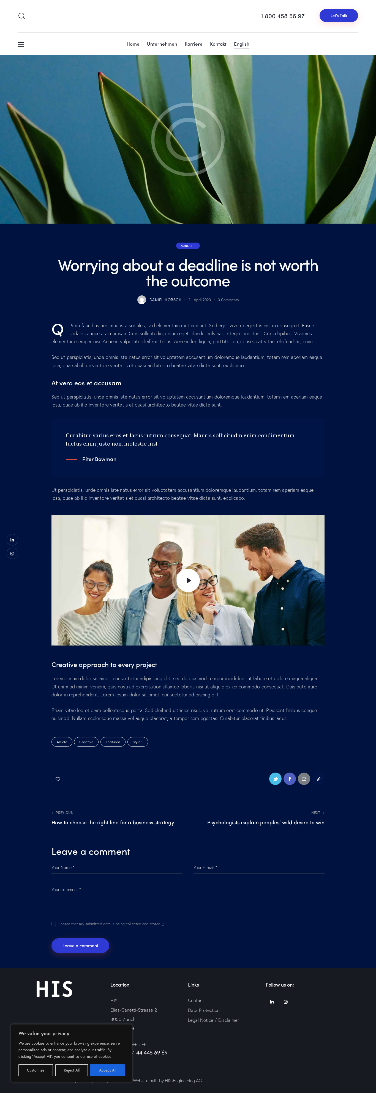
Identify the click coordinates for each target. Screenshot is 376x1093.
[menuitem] (241, 44)
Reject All (72, 1070)
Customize (35, 1070)
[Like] (58, 779)
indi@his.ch (135, 1044)
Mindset (188, 245)
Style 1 (138, 741)
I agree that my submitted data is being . (111, 923)
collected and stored (143, 924)
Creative (86, 741)
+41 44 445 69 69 (147, 1052)
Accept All (107, 1070)
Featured (113, 741)
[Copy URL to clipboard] (318, 779)
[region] (71, 1053)
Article (62, 741)
